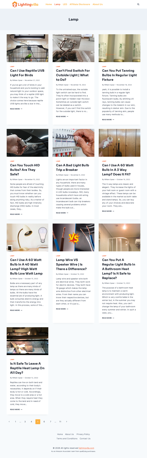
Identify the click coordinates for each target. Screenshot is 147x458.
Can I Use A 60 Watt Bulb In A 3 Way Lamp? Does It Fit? (118, 169)
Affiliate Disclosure (80, 4)
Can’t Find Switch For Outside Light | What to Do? (73, 75)
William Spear (17, 80)
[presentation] (27, 48)
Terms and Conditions (66, 438)
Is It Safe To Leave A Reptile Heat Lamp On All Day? (27, 368)
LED (65, 4)
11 (60, 421)
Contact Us (85, 438)
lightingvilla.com (86, 448)
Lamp (57, 4)
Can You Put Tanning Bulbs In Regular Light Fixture (119, 75)
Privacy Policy (83, 434)
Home (49, 4)
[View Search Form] (138, 4)
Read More (16, 109)
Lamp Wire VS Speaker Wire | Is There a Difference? (71, 264)
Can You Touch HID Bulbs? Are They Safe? (25, 169)
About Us (98, 4)
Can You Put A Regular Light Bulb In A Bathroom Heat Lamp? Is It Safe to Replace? (118, 269)
